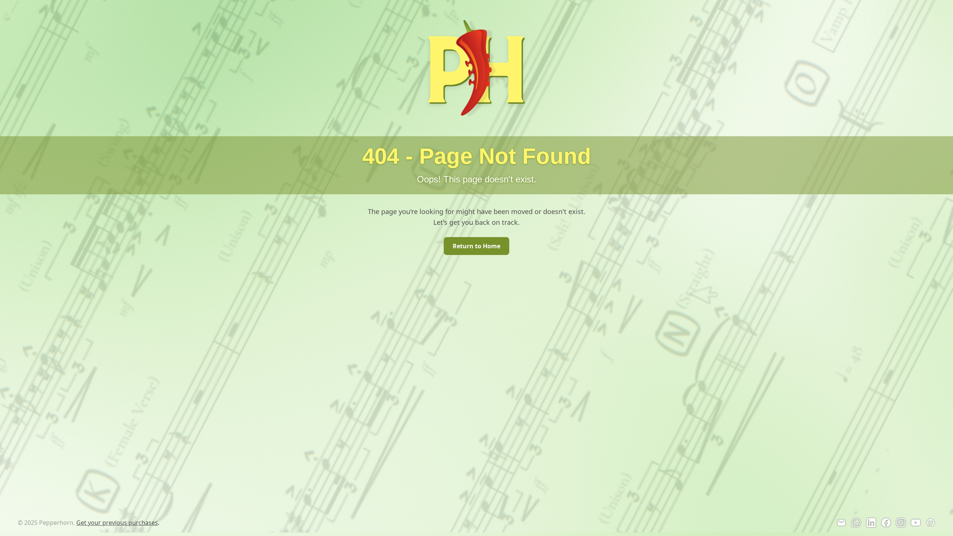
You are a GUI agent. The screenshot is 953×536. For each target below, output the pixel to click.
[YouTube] (915, 522)
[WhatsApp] (856, 522)
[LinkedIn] (871, 522)
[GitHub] (930, 522)
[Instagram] (900, 522)
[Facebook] (886, 522)
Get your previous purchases (117, 523)
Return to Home (476, 246)
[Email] (841, 522)
